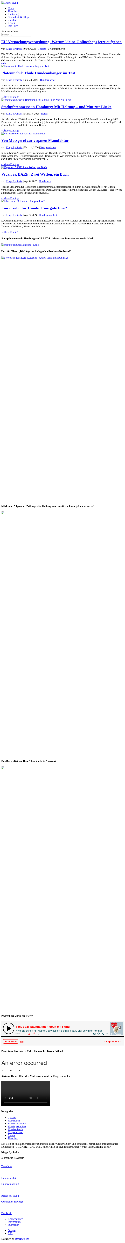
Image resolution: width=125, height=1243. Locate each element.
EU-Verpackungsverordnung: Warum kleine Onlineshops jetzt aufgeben (61, 42)
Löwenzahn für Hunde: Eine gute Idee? (34, 208)
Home (11, 8)
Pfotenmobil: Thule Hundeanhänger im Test (38, 73)
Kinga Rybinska (14, 48)
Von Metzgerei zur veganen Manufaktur (35, 140)
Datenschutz (14, 1221)
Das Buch (13, 26)
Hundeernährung (10, 1184)
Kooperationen (48, 147)
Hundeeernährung (17, 1123)
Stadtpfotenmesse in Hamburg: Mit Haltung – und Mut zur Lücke (56, 107)
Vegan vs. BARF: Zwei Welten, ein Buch (35, 174)
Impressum (13, 1224)
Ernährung (13, 14)
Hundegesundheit (48, 215)
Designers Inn (22, 1238)
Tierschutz (13, 11)
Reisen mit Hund (10, 1195)
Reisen (11, 23)
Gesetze (42, 48)
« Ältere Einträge (10, 97)
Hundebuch (45, 181)
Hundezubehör (47, 80)
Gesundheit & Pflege (18, 17)
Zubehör (12, 20)
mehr (4, 63)
